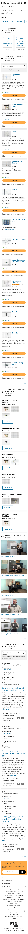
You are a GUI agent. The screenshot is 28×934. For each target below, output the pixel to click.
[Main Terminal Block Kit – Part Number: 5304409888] (6, 107)
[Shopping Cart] (24, 3)
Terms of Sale (20, 930)
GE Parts (18, 893)
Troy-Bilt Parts (17, 901)
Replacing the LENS (7, 595)
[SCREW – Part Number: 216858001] (6, 192)
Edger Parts (19, 916)
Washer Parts (18, 907)
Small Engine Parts (18, 914)
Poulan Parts (9, 901)
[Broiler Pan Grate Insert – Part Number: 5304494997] (6, 222)
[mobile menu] (8, 3)
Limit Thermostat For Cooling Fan (18, 260)
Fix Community (6, 886)
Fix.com (4, 878)
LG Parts (18, 897)
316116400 (7, 733)
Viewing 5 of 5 (8, 537)
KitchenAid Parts (10, 897)
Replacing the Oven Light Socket (11, 614)
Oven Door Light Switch (18, 363)
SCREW (14, 190)
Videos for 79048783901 (15, 536)
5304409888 (7, 670)
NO (22, 718)
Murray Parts (21, 899)
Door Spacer (16, 312)
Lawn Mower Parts (8, 914)
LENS (14, 131)
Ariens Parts (17, 889)
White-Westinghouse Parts (13, 905)
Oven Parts (13, 911)
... (13, 775)
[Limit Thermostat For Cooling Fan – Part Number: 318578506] (6, 262)
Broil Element (17, 333)
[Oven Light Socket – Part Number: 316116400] (6, 241)
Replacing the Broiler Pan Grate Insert (12, 634)
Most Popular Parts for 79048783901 (14, 58)
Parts (12, 21)
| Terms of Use (8, 930)
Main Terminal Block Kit (17, 105)
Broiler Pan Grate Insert (18, 220)
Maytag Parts (6, 899)
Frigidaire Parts (10, 893)
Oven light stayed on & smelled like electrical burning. (12, 819)
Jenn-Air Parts (18, 895)
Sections (5, 21)
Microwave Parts (9, 913)
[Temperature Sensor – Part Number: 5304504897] (6, 164)
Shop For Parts (6, 883)
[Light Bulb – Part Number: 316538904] (6, 77)
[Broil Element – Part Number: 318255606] (6, 335)
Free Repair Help (7, 880)
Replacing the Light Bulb (8, 556)
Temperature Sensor (17, 162)
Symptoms (20, 21)
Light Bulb (16, 75)
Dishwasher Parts (9, 907)
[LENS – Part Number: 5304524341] (6, 134)
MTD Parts (13, 899)
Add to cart (14, 95)
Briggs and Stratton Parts (10, 891)
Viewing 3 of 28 (8, 648)
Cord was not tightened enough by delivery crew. (13, 689)
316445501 (7, 798)
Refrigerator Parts (10, 909)
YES (18, 718)
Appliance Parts (18, 913)
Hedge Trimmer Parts (10, 916)
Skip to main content (14, 13)
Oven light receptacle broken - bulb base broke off (13, 753)
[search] (19, 3)
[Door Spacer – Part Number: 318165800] (6, 314)
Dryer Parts (18, 909)
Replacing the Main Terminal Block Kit (12, 576)
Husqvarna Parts (9, 895)
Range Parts (21, 911)
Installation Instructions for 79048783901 (15, 645)
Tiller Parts (14, 918)
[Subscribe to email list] (22, 872)
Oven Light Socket (19, 239)
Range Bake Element (16, 281)
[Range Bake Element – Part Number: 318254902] (6, 283)
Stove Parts (6, 911)
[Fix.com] (3, 3)
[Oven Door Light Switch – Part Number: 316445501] (6, 365)
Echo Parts (20, 891)
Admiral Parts (10, 889)
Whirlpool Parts (13, 903)
